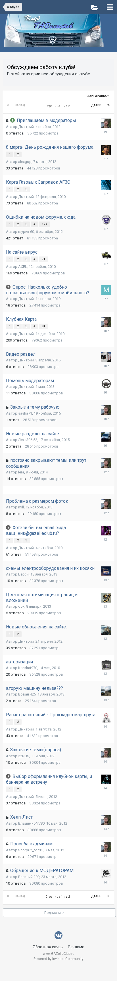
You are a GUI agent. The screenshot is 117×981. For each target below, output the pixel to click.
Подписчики (54, 913)
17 (44, 224)
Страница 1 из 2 (58, 106)
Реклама (76, 947)
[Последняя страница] (108, 105)
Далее (96, 105)
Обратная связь (48, 947)
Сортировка (97, 96)
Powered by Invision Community (58, 959)
